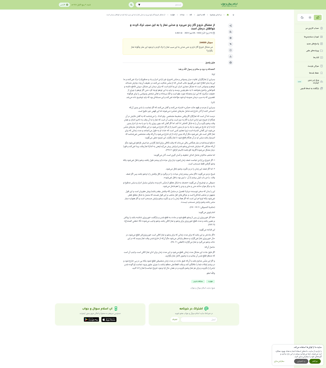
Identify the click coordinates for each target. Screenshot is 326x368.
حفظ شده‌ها (314, 73)
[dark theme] (302, 17)
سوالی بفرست (313, 66)
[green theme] (318, 17)
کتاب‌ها (316, 57)
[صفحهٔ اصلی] (228, 15)
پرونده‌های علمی (312, 50)
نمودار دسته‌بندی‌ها (311, 37)
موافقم (315, 361)
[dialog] (297, 355)
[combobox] (161, 4)
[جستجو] (131, 4)
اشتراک (174, 319)
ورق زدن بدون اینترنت (308, 81)
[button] (230, 25)
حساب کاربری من (312, 28)
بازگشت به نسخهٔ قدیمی (309, 88)
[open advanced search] (139, 5)
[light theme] (310, 17)
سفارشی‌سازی (279, 361)
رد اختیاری (301, 361)
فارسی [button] (62, 4)
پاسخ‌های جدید (313, 44)
